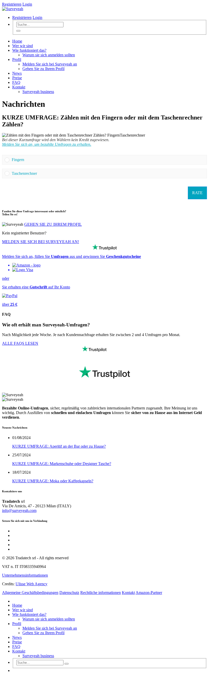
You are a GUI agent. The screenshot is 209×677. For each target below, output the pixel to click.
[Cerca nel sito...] (18, 31)
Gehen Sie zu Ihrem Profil (43, 69)
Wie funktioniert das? (29, 50)
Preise (17, 78)
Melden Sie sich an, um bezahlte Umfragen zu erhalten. (46, 144)
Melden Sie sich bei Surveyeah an (49, 64)
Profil (16, 59)
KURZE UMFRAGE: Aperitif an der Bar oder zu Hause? (59, 446)
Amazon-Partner (149, 592)
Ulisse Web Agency (31, 584)
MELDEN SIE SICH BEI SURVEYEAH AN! (40, 242)
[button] (108, 159)
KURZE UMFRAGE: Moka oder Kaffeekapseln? (52, 481)
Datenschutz (69, 592)
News (17, 73)
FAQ (16, 82)
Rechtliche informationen (100, 592)
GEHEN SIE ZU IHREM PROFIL (53, 224)
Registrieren (11, 4)
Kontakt (18, 87)
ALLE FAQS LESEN (20, 343)
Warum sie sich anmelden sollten (48, 55)
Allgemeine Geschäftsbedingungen (30, 592)
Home (17, 41)
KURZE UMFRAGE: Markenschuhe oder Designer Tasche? (61, 463)
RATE (197, 193)
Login (27, 4)
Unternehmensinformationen (25, 575)
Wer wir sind (22, 46)
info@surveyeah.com (19, 510)
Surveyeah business (38, 91)
